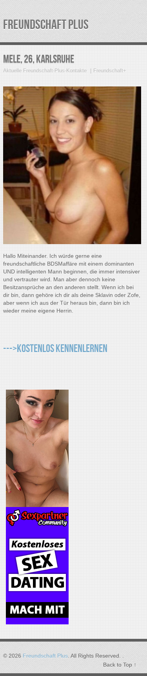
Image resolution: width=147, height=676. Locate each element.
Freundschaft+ (109, 71)
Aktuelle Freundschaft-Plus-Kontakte (45, 71)
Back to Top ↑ (119, 665)
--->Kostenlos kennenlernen (55, 348)
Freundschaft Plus (46, 25)
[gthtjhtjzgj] (37, 620)
